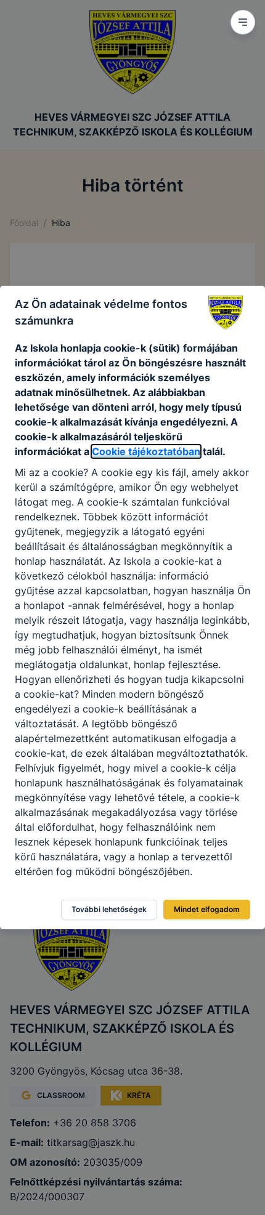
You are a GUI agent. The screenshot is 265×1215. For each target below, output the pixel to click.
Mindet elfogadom (207, 909)
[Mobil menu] (242, 22)
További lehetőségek (109, 909)
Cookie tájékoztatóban (146, 451)
